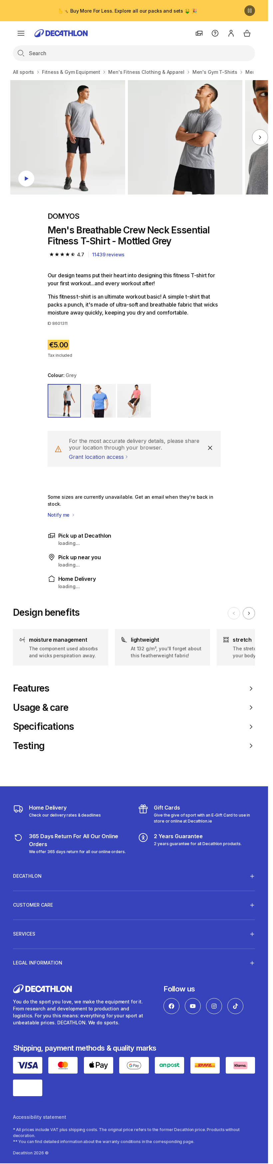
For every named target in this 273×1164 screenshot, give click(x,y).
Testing (28, 745)
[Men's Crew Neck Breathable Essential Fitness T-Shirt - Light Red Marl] (67, 137)
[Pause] (249, 10)
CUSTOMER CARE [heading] (33, 905)
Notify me (59, 515)
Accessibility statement (39, 1117)
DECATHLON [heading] (27, 876)
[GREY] (64, 401)
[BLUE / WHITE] (99, 401)
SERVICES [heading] (24, 934)
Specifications (43, 726)
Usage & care (40, 707)
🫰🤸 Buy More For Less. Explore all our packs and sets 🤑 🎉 (127, 11)
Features (31, 688)
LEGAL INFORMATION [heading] (37, 963)
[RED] (134, 401)
